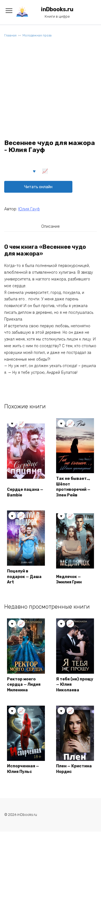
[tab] (50, 226)
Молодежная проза (37, 35)
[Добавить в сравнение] (45, 171)
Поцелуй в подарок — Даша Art (24, 576)
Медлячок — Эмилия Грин (69, 579)
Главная (10, 35)
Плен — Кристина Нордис (74, 769)
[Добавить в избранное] (34, 171)
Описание (50, 226)
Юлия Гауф (29, 208)
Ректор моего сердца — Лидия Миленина (23, 684)
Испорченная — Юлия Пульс (23, 769)
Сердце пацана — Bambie (25, 492)
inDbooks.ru (57, 9)
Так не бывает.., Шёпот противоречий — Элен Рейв (73, 487)
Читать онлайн (38, 187)
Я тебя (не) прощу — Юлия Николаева (74, 684)
